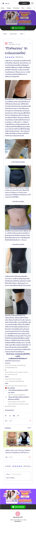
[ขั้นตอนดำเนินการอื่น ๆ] (30, 43)
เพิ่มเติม (21, 34)
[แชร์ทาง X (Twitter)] (10, 415)
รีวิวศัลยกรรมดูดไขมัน (9, 410)
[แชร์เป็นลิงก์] (18, 415)
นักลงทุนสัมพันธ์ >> (18, 521)
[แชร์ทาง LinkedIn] (14, 415)
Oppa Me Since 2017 (18, 517)
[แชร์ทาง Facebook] (6, 415)
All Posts (5, 34)
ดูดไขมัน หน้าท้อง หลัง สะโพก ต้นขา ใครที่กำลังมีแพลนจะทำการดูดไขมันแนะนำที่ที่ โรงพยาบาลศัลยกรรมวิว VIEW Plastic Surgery (17, 451)
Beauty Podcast (13, 34)
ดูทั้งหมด (29, 428)
